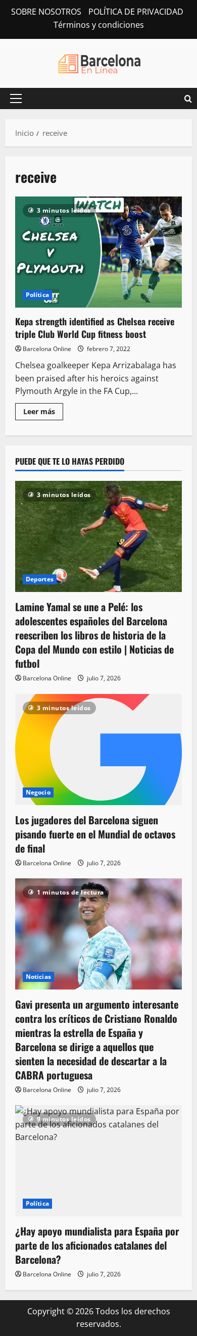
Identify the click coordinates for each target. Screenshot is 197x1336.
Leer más (43, 413)
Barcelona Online (47, 348)
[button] (16, 98)
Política (37, 294)
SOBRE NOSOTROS (46, 11)
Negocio (38, 792)
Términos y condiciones (99, 24)
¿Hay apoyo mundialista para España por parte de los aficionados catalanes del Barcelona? (97, 1245)
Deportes (40, 579)
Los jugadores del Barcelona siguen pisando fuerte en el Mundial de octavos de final (95, 834)
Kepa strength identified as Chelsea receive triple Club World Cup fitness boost (98, 252)
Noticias (38, 976)
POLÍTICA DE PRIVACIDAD (135, 11)
